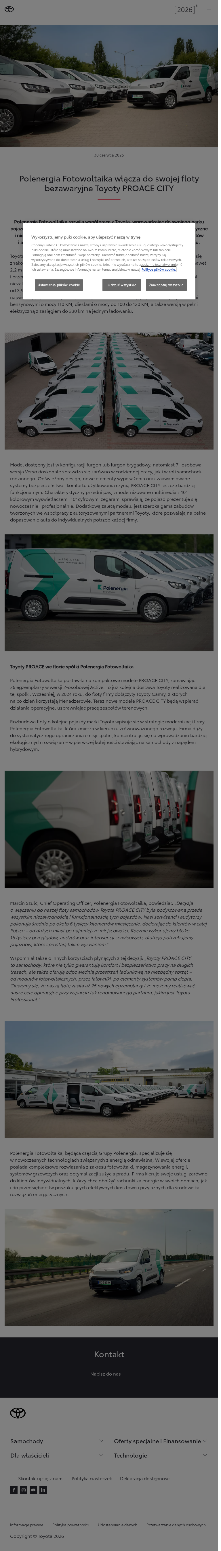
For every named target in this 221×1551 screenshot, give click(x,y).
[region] (109, 261)
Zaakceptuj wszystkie (166, 285)
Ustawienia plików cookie (59, 285)
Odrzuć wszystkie (122, 285)
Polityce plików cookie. (159, 269)
